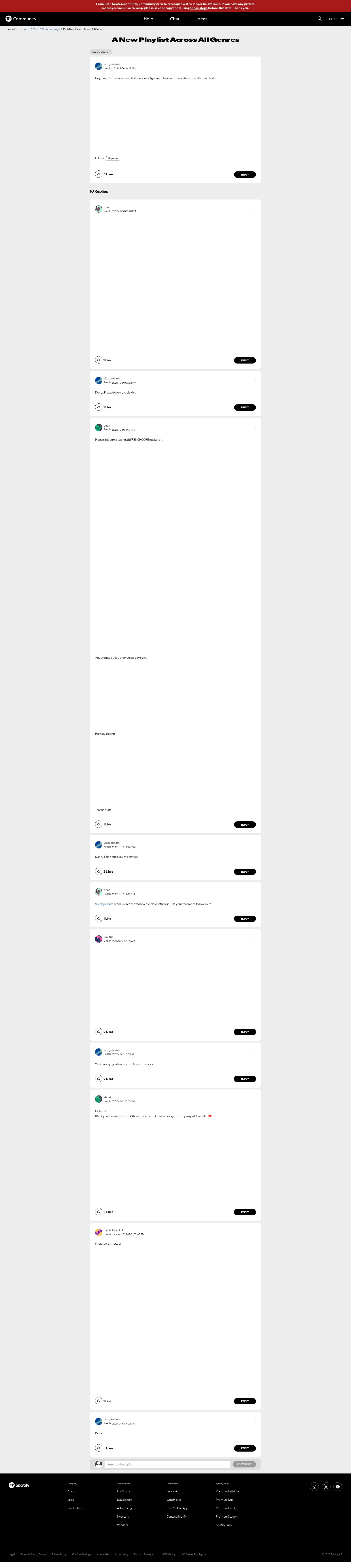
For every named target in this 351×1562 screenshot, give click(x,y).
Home (25, 29)
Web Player (174, 1500)
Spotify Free (224, 1525)
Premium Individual (228, 1491)
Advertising (124, 1508)
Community (24, 19)
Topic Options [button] (99, 52)
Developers (124, 1500)
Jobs (71, 1500)
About (72, 1491)
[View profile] (98, 66)
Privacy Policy (59, 1554)
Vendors (122, 1525)
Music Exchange (51, 29)
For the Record (77, 1508)
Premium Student (227, 1516)
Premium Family (226, 1508)
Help (148, 19)
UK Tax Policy (168, 1554)
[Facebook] (337, 1486)
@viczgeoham (104, 904)
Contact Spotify (177, 1516)
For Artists (123, 1491)
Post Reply (244, 1464)
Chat (175, 19)
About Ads (103, 1554)
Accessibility (121, 1554)
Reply (245, 174)
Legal (12, 1554)
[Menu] (342, 18)
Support (172, 1491)
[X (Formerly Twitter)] (326, 1486)
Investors (123, 1516)
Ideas (201, 19)
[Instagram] (314, 1486)
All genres (112, 158)
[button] (255, 66)
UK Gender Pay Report (193, 1554)
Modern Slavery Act (145, 1554)
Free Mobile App (177, 1508)
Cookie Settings (81, 1554)
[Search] (320, 18)
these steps (198, 8)
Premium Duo (224, 1500)
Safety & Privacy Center (33, 1554)
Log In (331, 19)
